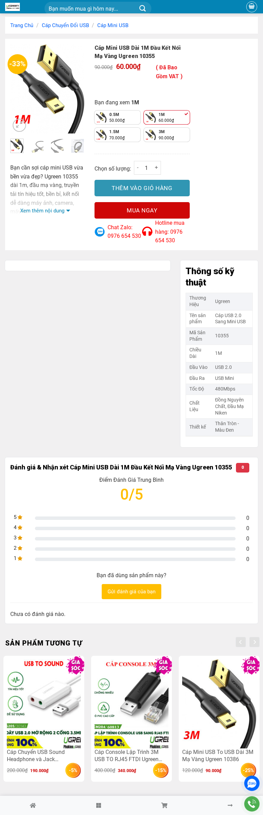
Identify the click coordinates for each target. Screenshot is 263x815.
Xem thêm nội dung (42, 211)
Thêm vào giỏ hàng (142, 188)
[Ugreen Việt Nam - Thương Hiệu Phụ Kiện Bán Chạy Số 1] (22, 7)
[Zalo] (252, 783)
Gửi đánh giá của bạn (131, 592)
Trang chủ (21, 25)
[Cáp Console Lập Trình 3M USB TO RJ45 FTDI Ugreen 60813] (131, 703)
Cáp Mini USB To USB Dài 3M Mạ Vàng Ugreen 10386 (217, 755)
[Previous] (20, 89)
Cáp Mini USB (112, 25)
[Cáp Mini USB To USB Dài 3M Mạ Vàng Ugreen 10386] (219, 703)
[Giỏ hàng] (251, 6)
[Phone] (252, 804)
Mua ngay (142, 210)
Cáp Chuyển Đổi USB (65, 25)
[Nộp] (142, 8)
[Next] (74, 89)
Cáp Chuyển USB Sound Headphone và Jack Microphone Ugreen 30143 (39, 755)
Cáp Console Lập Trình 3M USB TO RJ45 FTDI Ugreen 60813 (127, 755)
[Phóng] (19, 125)
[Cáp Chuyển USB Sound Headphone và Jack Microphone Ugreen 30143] (44, 703)
